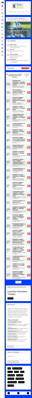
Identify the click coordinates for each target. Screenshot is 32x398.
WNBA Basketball (12, 382)
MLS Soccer (21, 382)
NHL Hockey (11, 378)
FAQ (9, 368)
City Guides (10, 385)
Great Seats (10, 356)
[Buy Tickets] (28, 84)
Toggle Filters (26, 68)
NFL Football (20, 375)
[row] (18, 84)
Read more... (10, 346)
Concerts (10, 371)
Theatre (16, 371)
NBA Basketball (19, 378)
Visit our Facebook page (13, 361)
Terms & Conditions (17, 368)
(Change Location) (26, 74)
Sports (22, 371)
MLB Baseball (11, 375)
